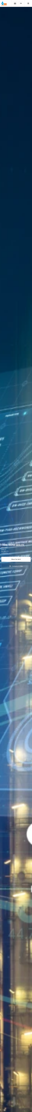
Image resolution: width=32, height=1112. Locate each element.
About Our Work (16, 559)
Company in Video (17, 566)
